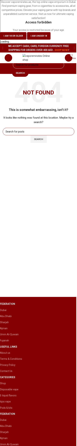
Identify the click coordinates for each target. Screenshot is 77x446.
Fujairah (4, 340)
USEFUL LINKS (8, 346)
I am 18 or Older (13, 35)
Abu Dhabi (6, 316)
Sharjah (4, 322)
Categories (7, 377)
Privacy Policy (7, 365)
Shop (3, 383)
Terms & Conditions (11, 358)
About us (5, 352)
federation (7, 303)
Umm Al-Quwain (9, 334)
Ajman (4, 328)
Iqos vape (5, 401)
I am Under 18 (39, 35)
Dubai (3, 310)
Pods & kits (6, 407)
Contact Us (6, 371)
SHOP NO (59, 50)
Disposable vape (9, 389)
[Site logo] (39, 57)
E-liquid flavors (8, 395)
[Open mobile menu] (8, 57)
